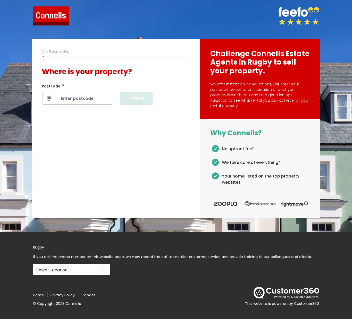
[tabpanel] (116, 83)
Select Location (52, 270)
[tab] (57, 56)
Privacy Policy (63, 295)
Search (136, 98)
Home (38, 295)
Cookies (88, 295)
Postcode (53, 86)
